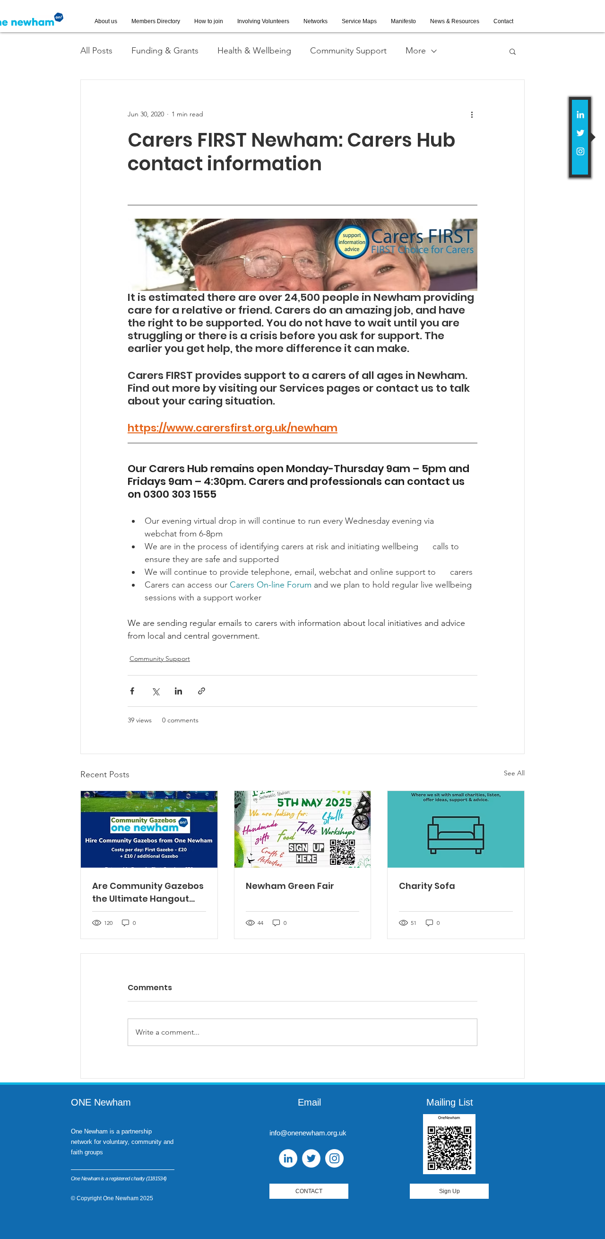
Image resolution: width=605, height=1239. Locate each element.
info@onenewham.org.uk (307, 1133)
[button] (512, 51)
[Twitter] (580, 133)
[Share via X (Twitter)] (155, 690)
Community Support (348, 50)
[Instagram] (580, 151)
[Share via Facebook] (132, 690)
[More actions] (471, 114)
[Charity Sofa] (456, 829)
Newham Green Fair (290, 886)
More (416, 50)
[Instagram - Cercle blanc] (334, 1158)
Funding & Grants (165, 50)
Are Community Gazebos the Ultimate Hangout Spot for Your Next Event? (148, 892)
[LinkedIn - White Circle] (288, 1158)
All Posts (96, 50)
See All (514, 773)
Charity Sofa (427, 886)
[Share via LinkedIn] (178, 690)
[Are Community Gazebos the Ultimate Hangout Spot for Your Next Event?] (149, 829)
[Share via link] (201, 690)
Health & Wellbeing (254, 50)
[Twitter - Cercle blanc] (311, 1158)
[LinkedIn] (580, 114)
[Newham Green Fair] (302, 829)
